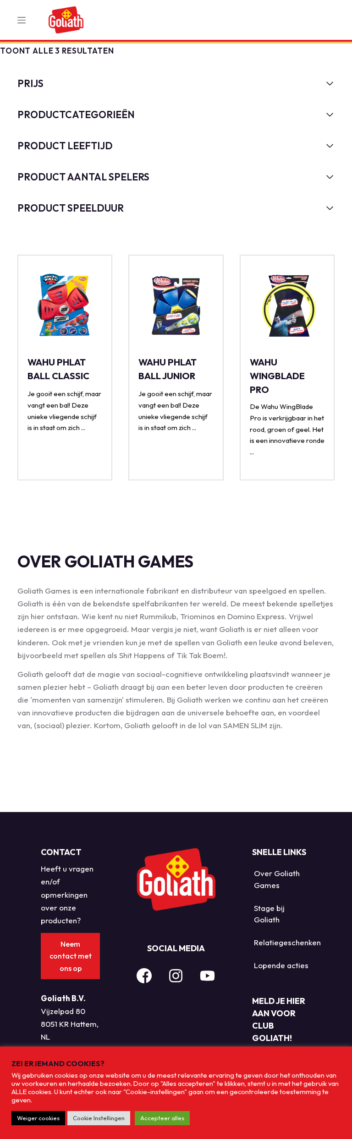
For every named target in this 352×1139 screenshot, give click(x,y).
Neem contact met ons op (71, 956)
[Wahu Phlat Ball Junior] (175, 306)
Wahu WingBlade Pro (277, 375)
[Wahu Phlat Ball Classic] (65, 306)
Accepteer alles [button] (162, 1118)
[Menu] (21, 20)
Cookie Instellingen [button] (99, 1118)
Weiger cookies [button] (38, 1118)
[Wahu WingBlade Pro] (287, 306)
